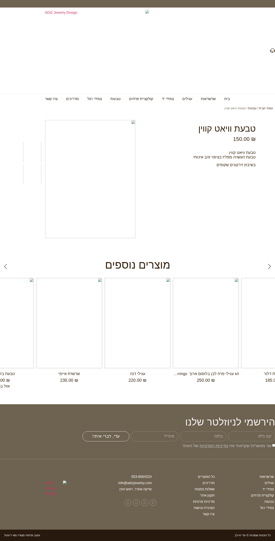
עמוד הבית (266, 108)
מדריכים (72, 99)
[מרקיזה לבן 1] (90, 179)
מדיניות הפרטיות (214, 446)
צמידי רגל (94, 99)
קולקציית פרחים (141, 99)
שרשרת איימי (69, 374)
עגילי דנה (137, 374)
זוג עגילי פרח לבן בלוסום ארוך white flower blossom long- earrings (183, 374)
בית (227, 99)
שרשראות (208, 99)
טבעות (115, 99)
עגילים (187, 99)
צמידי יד (168, 99)
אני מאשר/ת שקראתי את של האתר (226, 446)
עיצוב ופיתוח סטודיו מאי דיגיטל (22, 535)
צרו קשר (51, 99)
